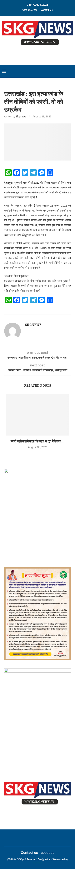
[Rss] (56, 838)
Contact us (29, 10)
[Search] (71, 71)
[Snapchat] (51, 838)
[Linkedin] (35, 838)
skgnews (37, 863)
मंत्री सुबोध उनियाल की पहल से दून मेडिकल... (37, 441)
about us (47, 10)
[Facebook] (18, 838)
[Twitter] (24, 838)
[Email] (45, 838)
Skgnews (21, 116)
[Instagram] (29, 838)
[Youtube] (40, 838)
